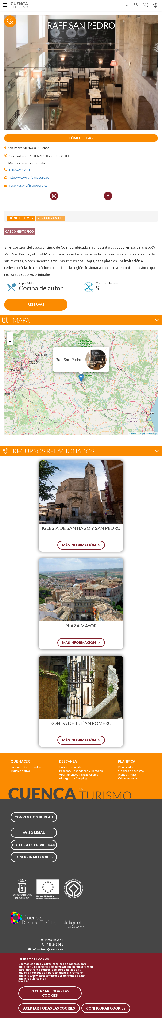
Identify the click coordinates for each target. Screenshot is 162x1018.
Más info (23, 981)
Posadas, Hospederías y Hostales (81, 770)
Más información (79, 545)
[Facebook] (108, 196)
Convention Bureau (34, 817)
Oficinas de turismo (131, 770)
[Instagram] (54, 196)
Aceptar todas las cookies (49, 1008)
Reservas (35, 305)
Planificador (126, 767)
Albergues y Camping (73, 778)
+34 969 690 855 (21, 170)
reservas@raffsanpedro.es (28, 185)
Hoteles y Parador (71, 767)
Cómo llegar (81, 138)
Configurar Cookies (105, 1008)
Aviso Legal (34, 833)
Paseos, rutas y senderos (27, 767)
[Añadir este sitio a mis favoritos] (12, 19)
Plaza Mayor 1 (54, 940)
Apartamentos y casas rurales (78, 774)
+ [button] (10, 335)
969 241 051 (55, 944)
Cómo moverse (128, 778)
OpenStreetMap (148, 433)
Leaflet (132, 433)
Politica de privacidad (33, 845)
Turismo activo (20, 770)
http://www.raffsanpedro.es (29, 177)
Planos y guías (127, 774)
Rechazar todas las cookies (50, 993)
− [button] (10, 341)
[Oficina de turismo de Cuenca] (155, 4)
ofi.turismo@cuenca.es (48, 949)
